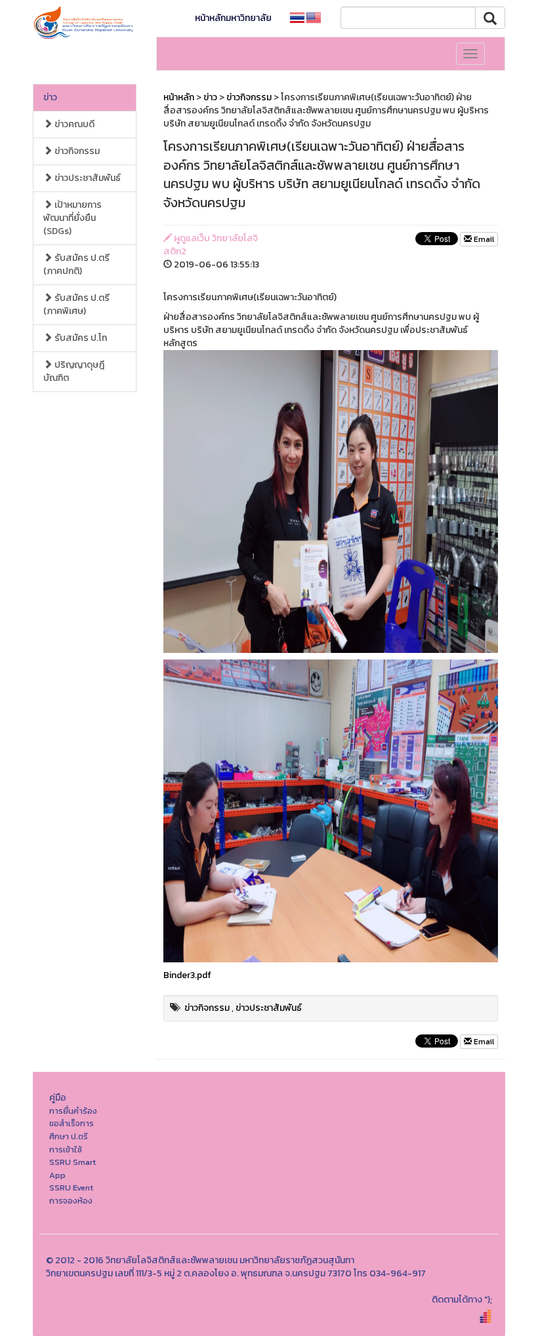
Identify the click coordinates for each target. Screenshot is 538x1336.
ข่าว (50, 97)
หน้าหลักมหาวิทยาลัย (233, 18)
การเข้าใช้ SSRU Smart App (72, 1162)
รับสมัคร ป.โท (79, 338)
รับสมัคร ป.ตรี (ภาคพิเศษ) (76, 304)
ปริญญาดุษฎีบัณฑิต (73, 371)
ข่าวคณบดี (73, 124)
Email (483, 239)
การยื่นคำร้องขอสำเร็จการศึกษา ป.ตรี (73, 1124)
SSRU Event (71, 1187)
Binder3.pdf (187, 975)
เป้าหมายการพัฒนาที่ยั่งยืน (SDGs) (72, 218)
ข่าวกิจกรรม (76, 151)
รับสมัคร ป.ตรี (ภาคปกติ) (76, 264)
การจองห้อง (71, 1200)
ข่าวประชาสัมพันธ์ (86, 178)
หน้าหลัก (178, 97)
